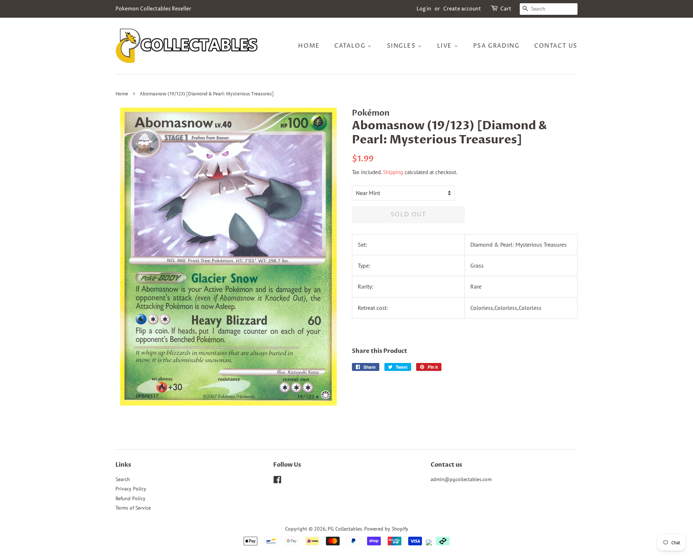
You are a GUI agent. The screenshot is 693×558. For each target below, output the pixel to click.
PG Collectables (345, 528)
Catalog (350, 46)
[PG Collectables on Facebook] (277, 481)
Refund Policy (130, 498)
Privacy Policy (131, 488)
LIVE (445, 46)
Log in (424, 8)
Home (308, 46)
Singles (402, 46)
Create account (462, 8)
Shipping (393, 172)
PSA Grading (496, 46)
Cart (505, 8)
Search (123, 479)
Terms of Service (133, 508)
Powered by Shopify (386, 528)
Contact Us (556, 46)
